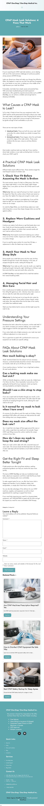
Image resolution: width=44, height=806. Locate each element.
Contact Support (9, 763)
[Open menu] (22, 7)
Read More (8, 614)
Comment (6, 519)
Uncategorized (11, 507)
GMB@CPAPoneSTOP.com (11, 784)
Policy (7, 745)
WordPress (23, 800)
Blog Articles (8, 767)
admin (18, 27)
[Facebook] (24, 733)
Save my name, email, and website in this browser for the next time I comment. (22, 565)
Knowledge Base (9, 760)
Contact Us (8, 753)
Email (5, 548)
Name (5, 540)
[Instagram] (19, 733)
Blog (7, 750)
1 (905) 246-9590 (10, 787)
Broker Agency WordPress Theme (16, 798)
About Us (8, 743)
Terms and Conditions (10, 748)
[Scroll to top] (1, 805)
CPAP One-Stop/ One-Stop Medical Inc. (22, 3)
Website (5, 556)
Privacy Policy (9, 765)
